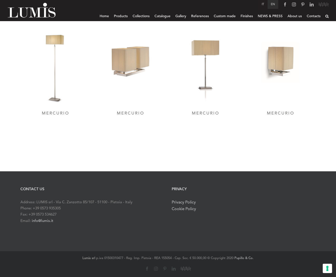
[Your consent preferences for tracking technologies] (327, 268)
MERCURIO (55, 113)
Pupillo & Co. (244, 258)
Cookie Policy (184, 209)
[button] (327, 16)
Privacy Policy (184, 202)
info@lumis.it (42, 221)
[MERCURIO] (55, 68)
